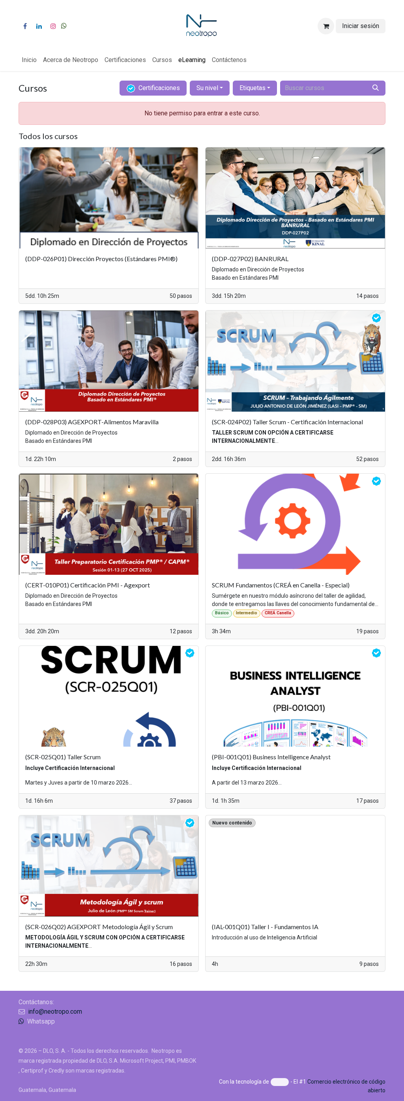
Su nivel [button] (207, 88)
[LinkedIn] (39, 26)
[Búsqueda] (375, 88)
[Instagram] (53, 26)
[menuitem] (29, 60)
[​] (64, 26)
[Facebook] (25, 26)
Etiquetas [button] (252, 88)
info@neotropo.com (55, 1011)
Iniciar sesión (360, 26)
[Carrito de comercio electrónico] (326, 26)
